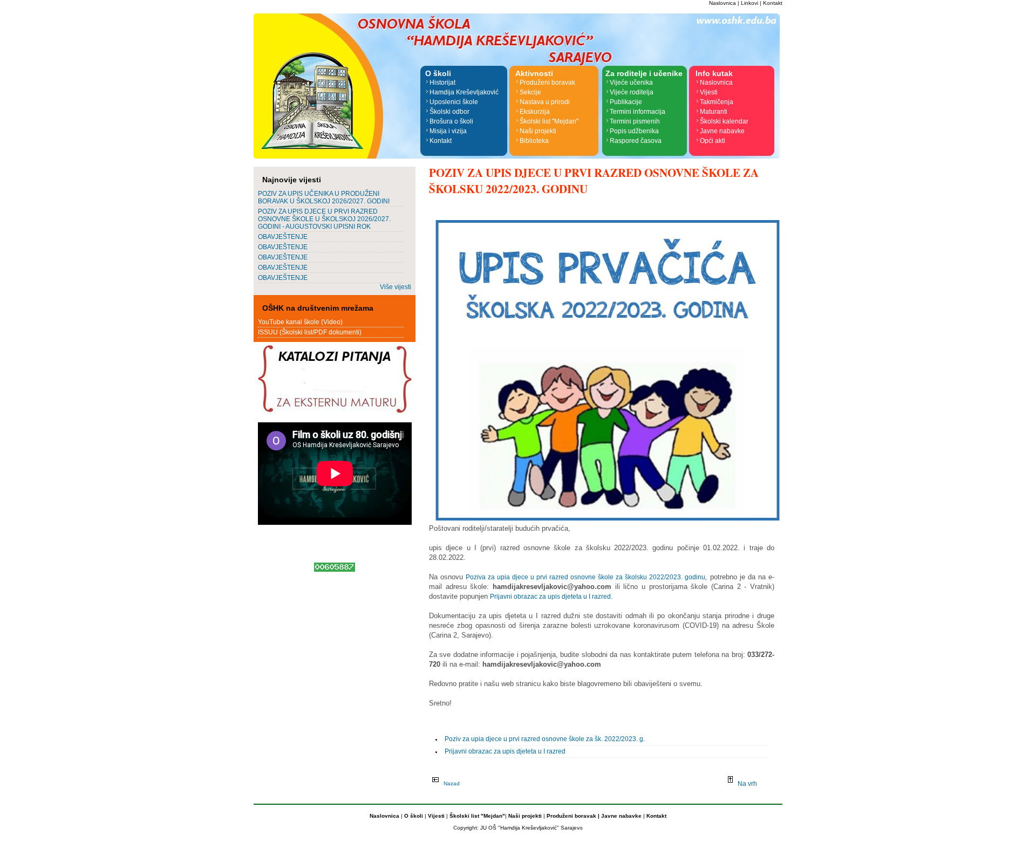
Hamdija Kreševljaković (464, 92)
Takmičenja (716, 102)
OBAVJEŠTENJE (283, 237)
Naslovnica (722, 3)
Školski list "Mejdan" (549, 121)
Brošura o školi (451, 121)
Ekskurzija (535, 111)
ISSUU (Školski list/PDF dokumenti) (310, 332)
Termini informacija (637, 111)
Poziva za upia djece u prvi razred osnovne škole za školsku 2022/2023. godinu (585, 577)
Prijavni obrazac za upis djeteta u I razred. (551, 596)
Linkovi (749, 3)
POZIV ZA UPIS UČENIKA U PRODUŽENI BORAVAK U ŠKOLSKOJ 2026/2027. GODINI (324, 197)
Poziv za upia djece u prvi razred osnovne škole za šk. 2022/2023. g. (545, 739)
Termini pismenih (635, 121)
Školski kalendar (724, 121)
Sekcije (530, 92)
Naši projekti (538, 131)
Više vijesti (395, 287)
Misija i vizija (448, 131)
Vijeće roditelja (631, 92)
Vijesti (709, 92)
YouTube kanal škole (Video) (300, 322)
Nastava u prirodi (545, 102)
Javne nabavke (722, 131)
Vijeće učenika (631, 82)
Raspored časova (636, 141)
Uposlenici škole (454, 102)
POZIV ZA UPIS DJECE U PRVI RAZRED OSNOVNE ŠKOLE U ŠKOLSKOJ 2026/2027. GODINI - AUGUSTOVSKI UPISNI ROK (324, 219)
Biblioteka (534, 141)
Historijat (442, 82)
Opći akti (712, 141)
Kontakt (772, 3)
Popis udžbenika (634, 131)
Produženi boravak (547, 82)
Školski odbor (449, 111)
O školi (414, 816)
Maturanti (713, 111)
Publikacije (626, 102)
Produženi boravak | (572, 816)
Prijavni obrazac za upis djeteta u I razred (505, 751)
